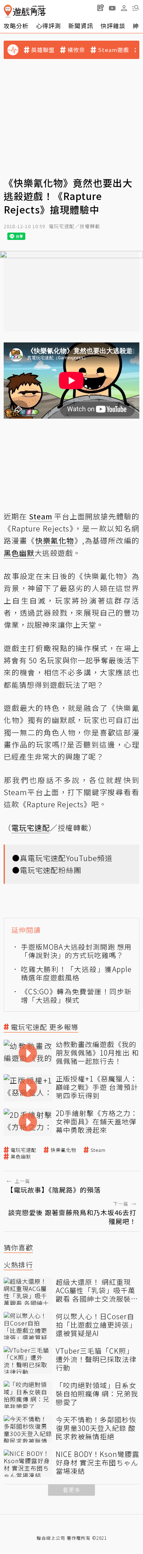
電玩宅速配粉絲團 (50, 870)
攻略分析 (16, 25)
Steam (98, 1150)
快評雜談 (112, 25)
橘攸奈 (76, 49)
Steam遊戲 (113, 49)
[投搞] (100, 7)
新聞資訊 (80, 25)
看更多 (71, 1490)
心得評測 (48, 25)
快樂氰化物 (63, 1150)
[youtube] (112, 7)
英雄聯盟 (43, 49)
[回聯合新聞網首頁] (8, 11)
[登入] (124, 8)
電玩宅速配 (23, 1150)
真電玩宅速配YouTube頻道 (66, 858)
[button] (135, 7)
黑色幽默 (21, 1156)
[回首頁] (25, 11)
